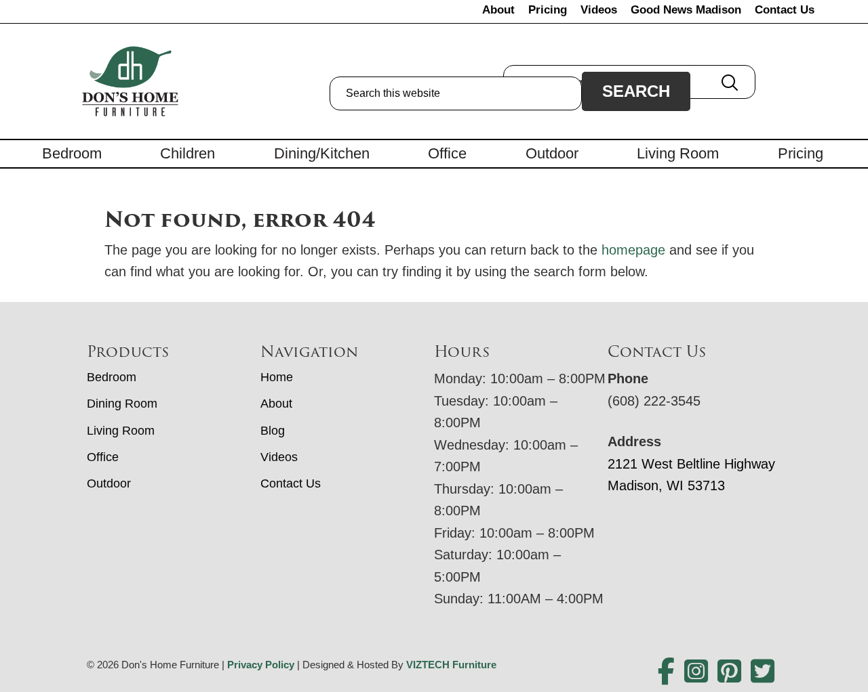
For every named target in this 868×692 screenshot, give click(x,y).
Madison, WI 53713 (666, 485)
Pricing (547, 9)
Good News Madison (686, 9)
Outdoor (552, 153)
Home (276, 377)
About (498, 9)
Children (187, 153)
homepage (633, 249)
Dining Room (122, 403)
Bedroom (72, 153)
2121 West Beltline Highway (691, 463)
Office (447, 153)
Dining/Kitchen (322, 153)
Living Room (678, 153)
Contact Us (784, 9)
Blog (272, 430)
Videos (598, 9)
